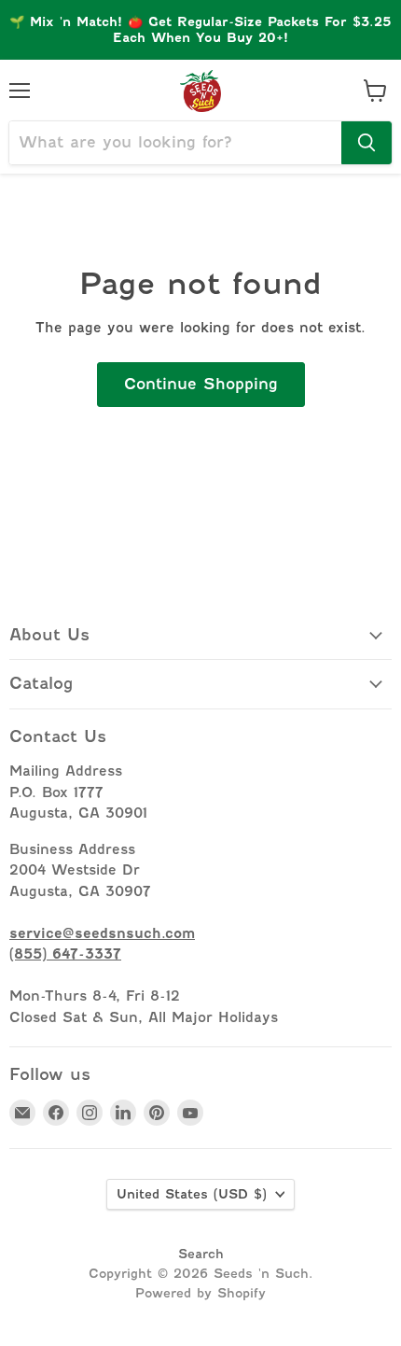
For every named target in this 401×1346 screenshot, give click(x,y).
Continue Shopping (201, 384)
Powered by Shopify (200, 1292)
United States (192, 1193)
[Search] (366, 142)
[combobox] (175, 142)
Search (201, 1253)
